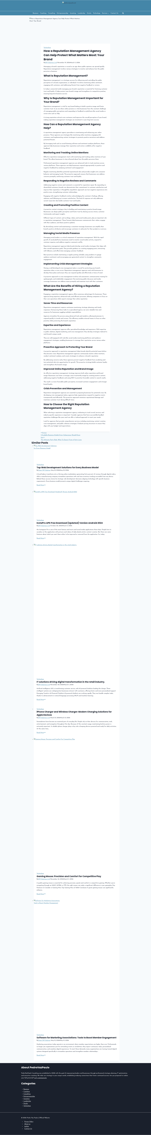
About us (27, 1124)
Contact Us (114, 13)
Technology (96, 13)
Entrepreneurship (62, 13)
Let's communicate (40, 1078)
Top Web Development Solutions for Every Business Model (68, 467)
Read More (41, 485)
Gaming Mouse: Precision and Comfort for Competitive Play (69, 876)
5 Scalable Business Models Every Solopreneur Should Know (60, 434)
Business (35, 13)
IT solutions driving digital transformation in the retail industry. (71, 681)
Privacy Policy (28, 1121)
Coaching (43, 13)
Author (26, 1126)
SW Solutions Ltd (51, 62)
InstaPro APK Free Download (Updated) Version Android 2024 (70, 523)
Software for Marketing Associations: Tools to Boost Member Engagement (76, 1037)
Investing (73, 13)
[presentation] (77, 453)
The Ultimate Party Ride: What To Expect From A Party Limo (61, 439)
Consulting (51, 13)
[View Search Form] (121, 13)
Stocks (89, 13)
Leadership (81, 13)
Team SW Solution (44, 470)
